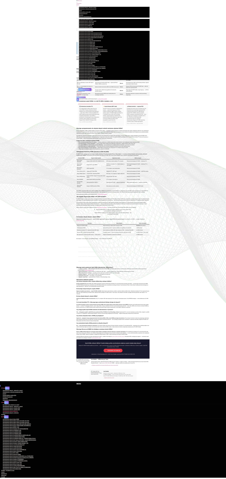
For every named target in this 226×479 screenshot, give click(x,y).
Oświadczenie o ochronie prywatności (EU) (87, 8)
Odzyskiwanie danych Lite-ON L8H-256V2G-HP (88, 56)
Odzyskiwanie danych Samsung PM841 (87, 65)
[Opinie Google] (78, 383)
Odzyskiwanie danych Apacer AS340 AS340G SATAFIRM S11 (91, 37)
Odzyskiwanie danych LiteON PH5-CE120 (87, 57)
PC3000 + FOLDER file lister (83, 80)
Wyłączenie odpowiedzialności (85, 16)
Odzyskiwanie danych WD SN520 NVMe (87, 79)
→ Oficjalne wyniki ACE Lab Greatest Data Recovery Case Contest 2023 (104, 365)
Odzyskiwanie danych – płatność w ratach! (87, 7)
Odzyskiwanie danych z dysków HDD (86, 22)
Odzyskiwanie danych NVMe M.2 (85, 25)
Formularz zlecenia (85, 89)
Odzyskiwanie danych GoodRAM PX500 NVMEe (88, 48)
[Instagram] (77, 383)
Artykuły (80, 28)
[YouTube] (79, 383)
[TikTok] (80, 383)
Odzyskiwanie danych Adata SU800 (86, 31)
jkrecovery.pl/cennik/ (80, 220)
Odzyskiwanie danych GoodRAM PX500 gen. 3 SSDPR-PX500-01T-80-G (93, 49)
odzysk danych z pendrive (102, 207)
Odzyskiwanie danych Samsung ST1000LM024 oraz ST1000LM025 (92, 66)
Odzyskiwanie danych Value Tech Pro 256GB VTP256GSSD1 (91, 77)
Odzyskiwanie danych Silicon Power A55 (87, 74)
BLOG (2, 416)
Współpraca (80, 83)
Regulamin (81, 15)
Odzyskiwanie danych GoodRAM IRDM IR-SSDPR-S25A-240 (91, 46)
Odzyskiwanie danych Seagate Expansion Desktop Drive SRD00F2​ (92, 68)
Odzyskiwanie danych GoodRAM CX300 (87, 43)
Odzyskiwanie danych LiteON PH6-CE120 (87, 59)
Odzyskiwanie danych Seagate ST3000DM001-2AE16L (90, 71)
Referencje (80, 84)
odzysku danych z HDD (96, 337)
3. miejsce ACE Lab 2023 (102, 194)
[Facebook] (76, 383)
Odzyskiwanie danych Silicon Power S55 (87, 72)
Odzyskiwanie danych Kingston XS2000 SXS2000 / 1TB (90, 54)
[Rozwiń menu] (77, 99)
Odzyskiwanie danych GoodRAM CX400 (87, 45)
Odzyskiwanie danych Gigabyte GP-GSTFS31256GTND (90, 40)
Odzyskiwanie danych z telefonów (86, 27)
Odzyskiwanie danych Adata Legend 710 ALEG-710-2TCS (90, 34)
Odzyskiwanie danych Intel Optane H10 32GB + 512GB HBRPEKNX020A (93, 51)
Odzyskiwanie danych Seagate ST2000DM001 (88, 69)
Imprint (80, 10)
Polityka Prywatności (83, 13)
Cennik (79, 82)
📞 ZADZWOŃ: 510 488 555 (113, 350)
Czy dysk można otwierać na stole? (86, 19)
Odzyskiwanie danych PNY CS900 (85, 63)
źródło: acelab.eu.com (89, 270)
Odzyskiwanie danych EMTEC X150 (86, 39)
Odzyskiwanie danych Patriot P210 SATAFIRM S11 (89, 60)
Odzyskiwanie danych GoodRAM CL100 (87, 42)
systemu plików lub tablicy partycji (118, 336)
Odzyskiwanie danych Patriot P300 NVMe (87, 62)
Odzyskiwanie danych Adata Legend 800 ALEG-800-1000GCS (91, 36)
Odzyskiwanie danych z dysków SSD (86, 24)
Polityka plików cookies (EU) (84, 12)
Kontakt (79, 86)
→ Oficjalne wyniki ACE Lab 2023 (108, 377)
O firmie (3, 388)
